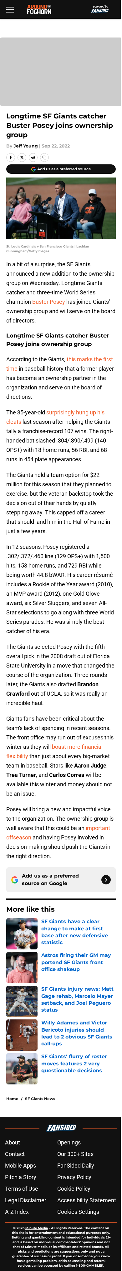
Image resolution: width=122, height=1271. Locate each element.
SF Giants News (40, 1098)
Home (12, 1098)
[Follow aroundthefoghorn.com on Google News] (106, 879)
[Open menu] (10, 9)
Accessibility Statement (86, 1200)
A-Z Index (17, 1211)
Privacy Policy (74, 1177)
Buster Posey (48, 301)
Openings (69, 1142)
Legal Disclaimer (25, 1200)
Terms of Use (21, 1188)
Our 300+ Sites (75, 1154)
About (12, 1142)
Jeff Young (25, 146)
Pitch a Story (20, 1177)
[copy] (44, 157)
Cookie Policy (73, 1188)
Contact (15, 1154)
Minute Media (36, 1228)
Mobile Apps (20, 1165)
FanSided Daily (75, 1165)
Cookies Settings (78, 1211)
